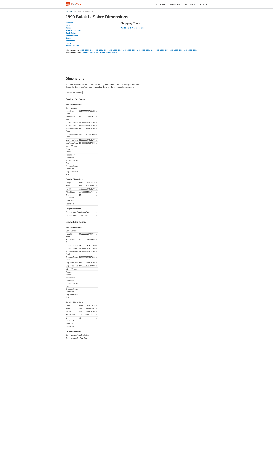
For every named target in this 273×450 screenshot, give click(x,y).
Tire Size (69, 43)
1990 (152, 50)
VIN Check (189, 4)
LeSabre (92, 52)
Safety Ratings (71, 33)
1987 (166, 50)
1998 (115, 50)
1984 (180, 50)
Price (68, 25)
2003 (91, 50)
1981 (195, 50)
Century (85, 52)
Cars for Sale (160, 4)
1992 (143, 50)
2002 (96, 50)
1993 (138, 50)
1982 (190, 50)
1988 (162, 50)
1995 (129, 50)
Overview (69, 23)
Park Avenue (100, 52)
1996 (124, 50)
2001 (101, 50)
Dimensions (70, 41)
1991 (148, 50)
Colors (68, 38)
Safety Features (72, 35)
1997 (119, 50)
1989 (157, 50)
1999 (110, 50)
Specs (68, 28)
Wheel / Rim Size (72, 46)
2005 (82, 50)
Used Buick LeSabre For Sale (132, 28)
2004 (87, 50)
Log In (204, 4)
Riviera (114, 52)
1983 (185, 50)
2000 (105, 50)
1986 (171, 50)
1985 (176, 50)
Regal (108, 52)
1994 (134, 50)
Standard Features (73, 30)
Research (174, 4)
